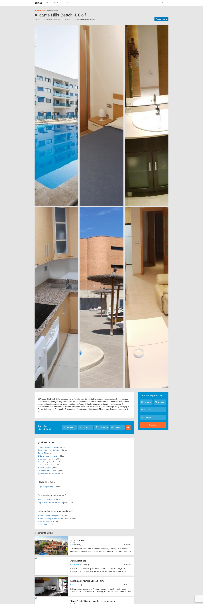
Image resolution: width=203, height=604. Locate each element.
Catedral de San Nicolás (47, 465)
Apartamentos (59, 3)
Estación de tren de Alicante (48, 447)
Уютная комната (78, 561)
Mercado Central (44, 468)
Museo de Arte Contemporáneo (49, 516)
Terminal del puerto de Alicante (49, 450)
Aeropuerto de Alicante (46, 500)
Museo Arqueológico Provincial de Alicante (53, 519)
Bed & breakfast (72, 3)
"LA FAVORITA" (77, 541)
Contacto (165, 3)
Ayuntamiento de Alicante (47, 474)
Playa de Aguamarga (46, 487)
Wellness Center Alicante (47, 471)
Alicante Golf (42, 524)
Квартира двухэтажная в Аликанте (87, 581)
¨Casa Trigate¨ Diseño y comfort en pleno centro (92, 601)
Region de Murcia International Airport (52, 503)
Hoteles (48, 3)
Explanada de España (46, 459)
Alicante (67, 19)
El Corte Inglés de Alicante (48, 456)
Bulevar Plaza (43, 453)
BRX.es (38, 3)
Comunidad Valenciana (52, 19)
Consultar (153, 425)
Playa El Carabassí (45, 521)
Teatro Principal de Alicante (48, 462)
